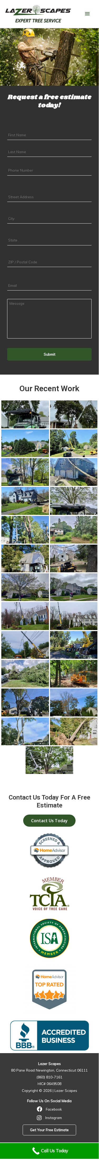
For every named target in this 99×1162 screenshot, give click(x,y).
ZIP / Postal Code (19, 273)
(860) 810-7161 (49, 1077)
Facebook (54, 1109)
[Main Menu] (87, 13)
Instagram (53, 1117)
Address (14, 186)
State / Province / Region (25, 252)
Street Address (18, 208)
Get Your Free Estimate (49, 1129)
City (10, 230)
